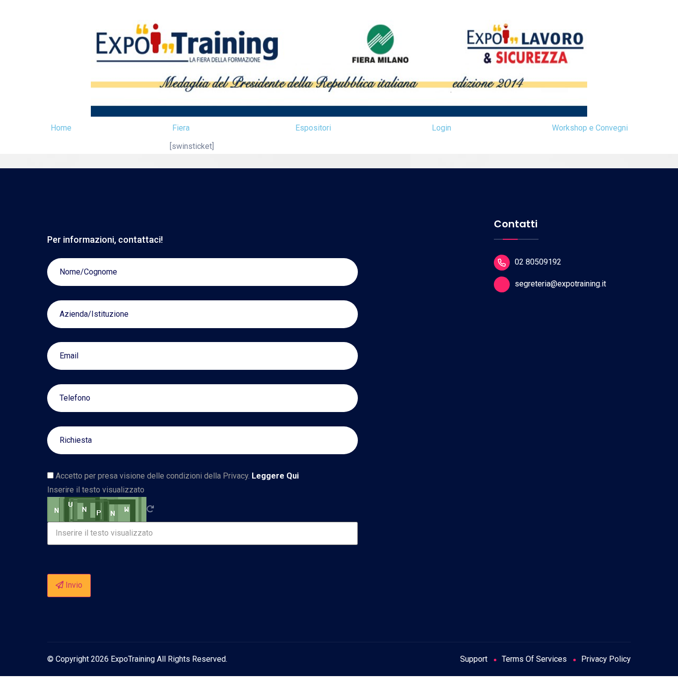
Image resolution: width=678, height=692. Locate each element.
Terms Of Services (534, 659)
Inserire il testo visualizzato (95, 490)
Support (473, 659)
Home (61, 128)
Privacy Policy (606, 659)
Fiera (181, 128)
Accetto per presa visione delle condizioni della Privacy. (176, 476)
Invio (73, 585)
